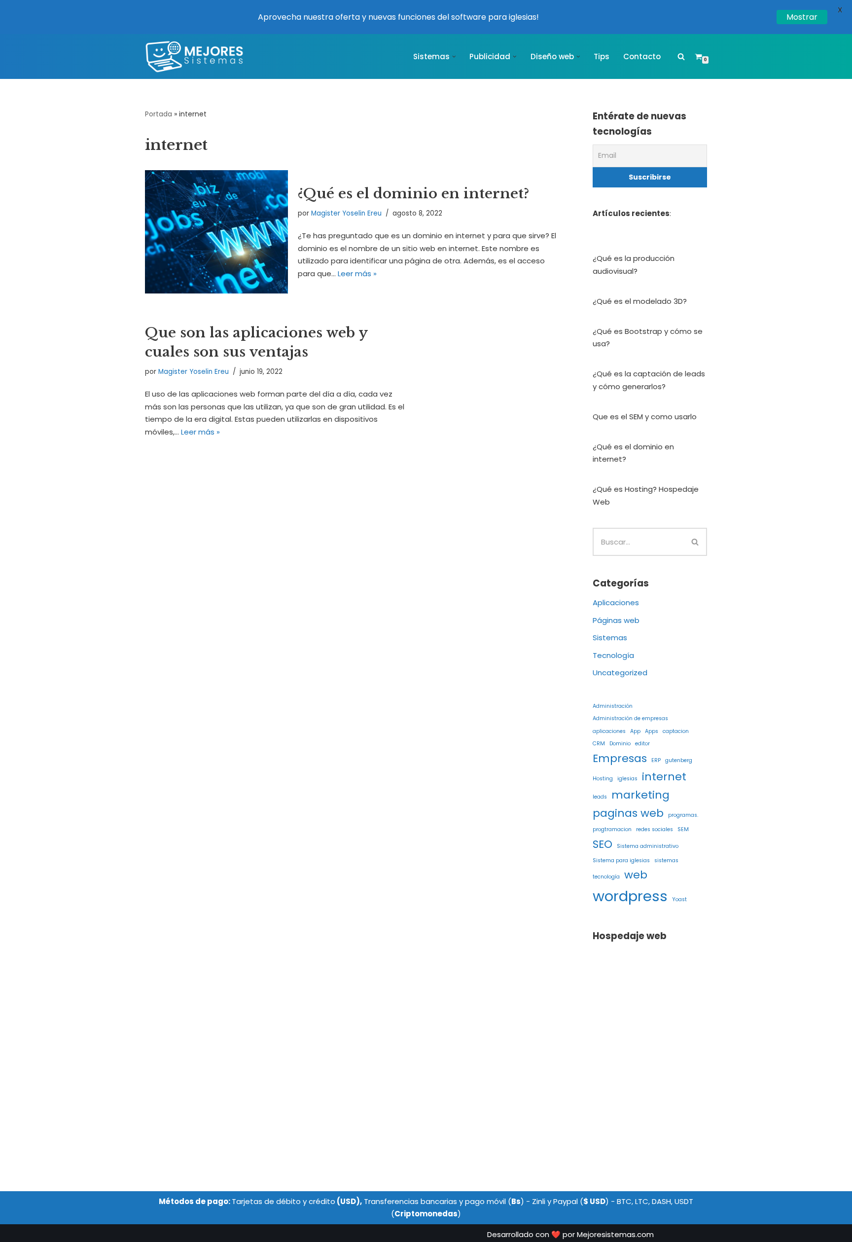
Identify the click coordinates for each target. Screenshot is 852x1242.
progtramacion (612, 829)
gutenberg (678, 760)
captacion (676, 731)
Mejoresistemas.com (615, 1234)
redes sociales (654, 829)
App (635, 731)
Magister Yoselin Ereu (346, 213)
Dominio (620, 743)
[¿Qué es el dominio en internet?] (216, 231)
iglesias (627, 778)
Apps (651, 731)
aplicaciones (609, 731)
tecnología (606, 876)
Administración (613, 706)
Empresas (620, 758)
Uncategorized (620, 672)
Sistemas (610, 637)
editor (642, 743)
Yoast (679, 899)
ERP (656, 760)
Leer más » (357, 273)
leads (600, 797)
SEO (602, 844)
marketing (640, 795)
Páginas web (616, 620)
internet (664, 776)
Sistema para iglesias (621, 860)
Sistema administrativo (647, 846)
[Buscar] (681, 56)
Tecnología (613, 655)
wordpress (630, 896)
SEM (683, 829)
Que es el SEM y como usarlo (645, 416)
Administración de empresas (630, 718)
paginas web (628, 813)
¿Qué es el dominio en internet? (413, 193)
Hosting (603, 778)
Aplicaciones (616, 602)
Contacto (642, 56)
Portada (158, 114)
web (635, 874)
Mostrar (801, 17)
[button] (454, 57)
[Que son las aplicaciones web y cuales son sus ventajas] (491, 380)
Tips (601, 56)
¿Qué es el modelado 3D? (640, 301)
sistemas (666, 860)
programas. (683, 815)
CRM (599, 743)
